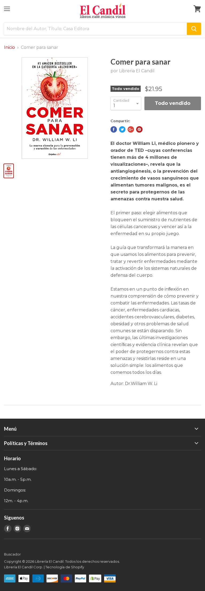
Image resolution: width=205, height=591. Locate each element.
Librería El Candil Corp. (23, 567)
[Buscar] (194, 29)
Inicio (9, 47)
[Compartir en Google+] (131, 129)
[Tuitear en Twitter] (122, 129)
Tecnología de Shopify (64, 567)
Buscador (12, 554)
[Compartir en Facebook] (114, 129)
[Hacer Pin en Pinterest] (139, 129)
